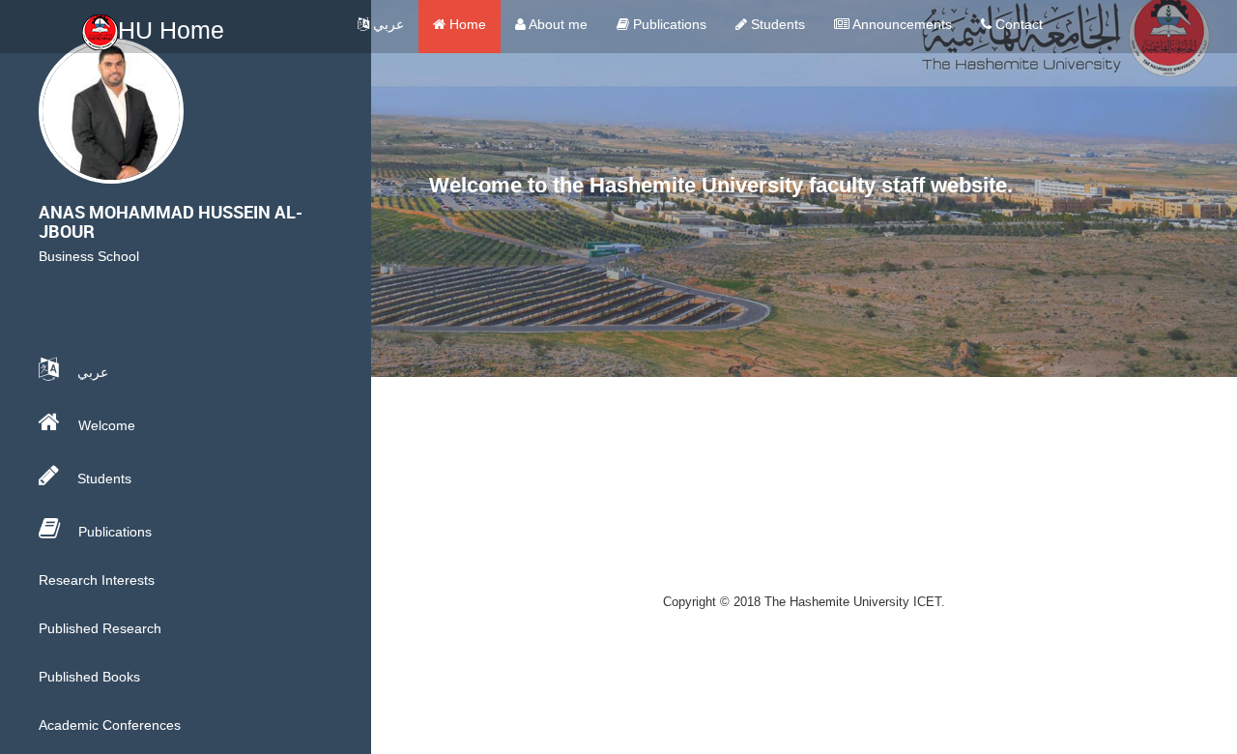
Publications (667, 24)
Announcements (900, 24)
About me (557, 24)
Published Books (89, 676)
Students (776, 24)
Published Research (100, 628)
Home (466, 24)
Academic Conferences (110, 725)
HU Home (171, 30)
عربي (386, 24)
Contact (1017, 24)
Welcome (104, 425)
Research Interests (97, 580)
